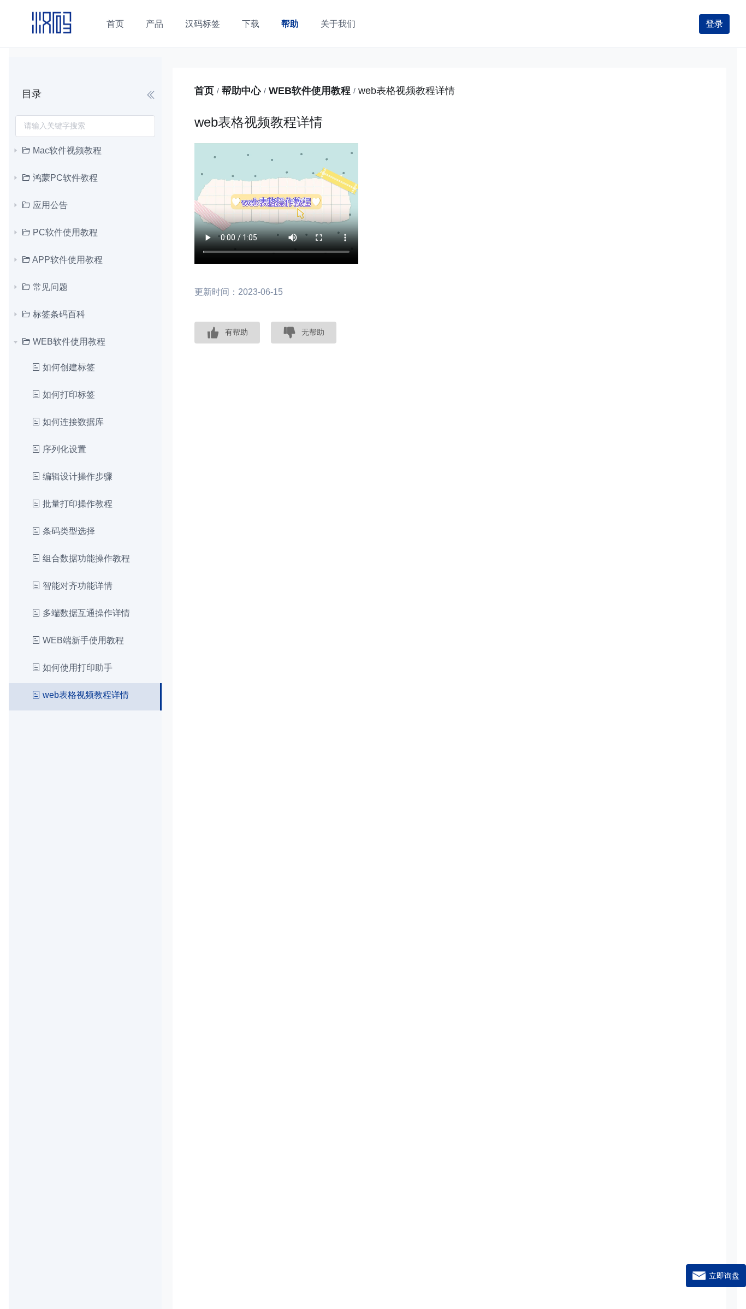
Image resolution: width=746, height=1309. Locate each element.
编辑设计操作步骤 (76, 476)
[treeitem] (85, 150)
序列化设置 (63, 449)
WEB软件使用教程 (310, 90)
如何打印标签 (67, 394)
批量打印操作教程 (76, 503)
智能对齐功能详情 (76, 585)
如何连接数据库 (72, 422)
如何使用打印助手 (76, 667)
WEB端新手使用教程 (82, 640)
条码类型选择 (67, 531)
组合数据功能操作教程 (85, 558)
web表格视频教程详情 (84, 695)
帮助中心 (241, 90)
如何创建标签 (67, 367)
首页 (204, 90)
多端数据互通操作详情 (85, 613)
